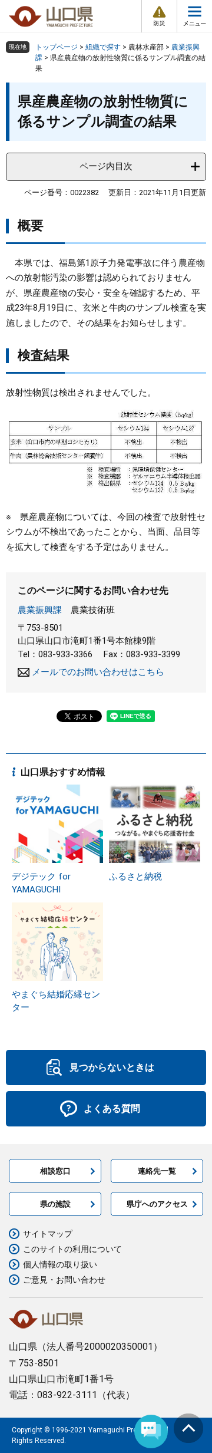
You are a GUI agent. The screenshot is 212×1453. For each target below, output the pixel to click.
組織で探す (103, 47)
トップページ (56, 47)
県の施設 (55, 1204)
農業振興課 (40, 610)
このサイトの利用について (72, 1249)
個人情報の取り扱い (60, 1264)
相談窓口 (55, 1171)
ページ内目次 (106, 166)
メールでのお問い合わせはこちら (98, 672)
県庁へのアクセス (157, 1204)
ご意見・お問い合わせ (64, 1279)
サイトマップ (47, 1233)
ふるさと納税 (135, 876)
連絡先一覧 (157, 1171)
